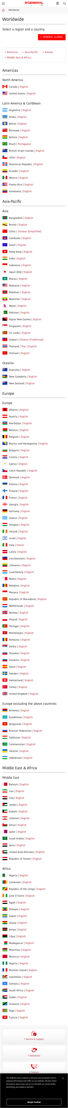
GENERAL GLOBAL (34, 3)
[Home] (4, 10)
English (24, 87)
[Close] (62, 1078)
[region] (34, 1090)
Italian (20, 545)
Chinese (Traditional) (31, 340)
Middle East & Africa (19, 57)
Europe (49, 52)
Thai (23, 346)
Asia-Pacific (31, 52)
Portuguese (24, 144)
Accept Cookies (34, 1102)
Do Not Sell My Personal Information (34, 1093)
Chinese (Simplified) (29, 231)
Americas (12, 52)
